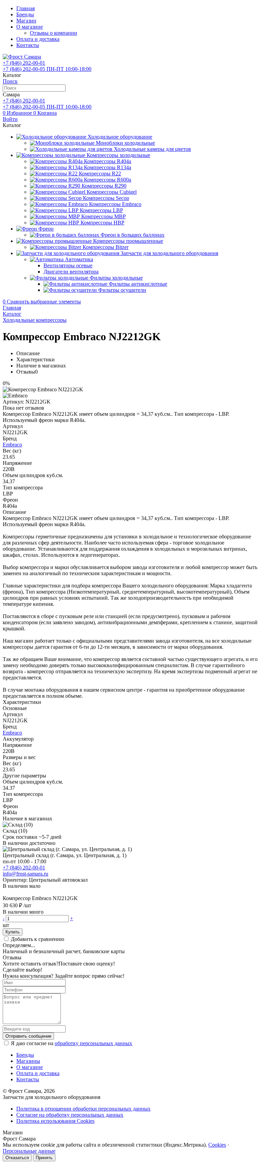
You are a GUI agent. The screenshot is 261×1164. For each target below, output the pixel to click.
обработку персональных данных (93, 1043)
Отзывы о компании (53, 33)
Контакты (27, 45)
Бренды (25, 14)
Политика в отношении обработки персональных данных (83, 1109)
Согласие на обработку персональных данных (69, 1115)
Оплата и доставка (37, 39)
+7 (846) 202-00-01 (24, 867)
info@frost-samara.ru (25, 874)
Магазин (26, 20)
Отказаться (17, 1157)
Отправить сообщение (28, 1036)
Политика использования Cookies (55, 1121)
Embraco (12, 444)
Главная (25, 8)
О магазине (29, 27)
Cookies (217, 1145)
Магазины (28, 1061)
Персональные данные (29, 1151)
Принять (44, 1157)
